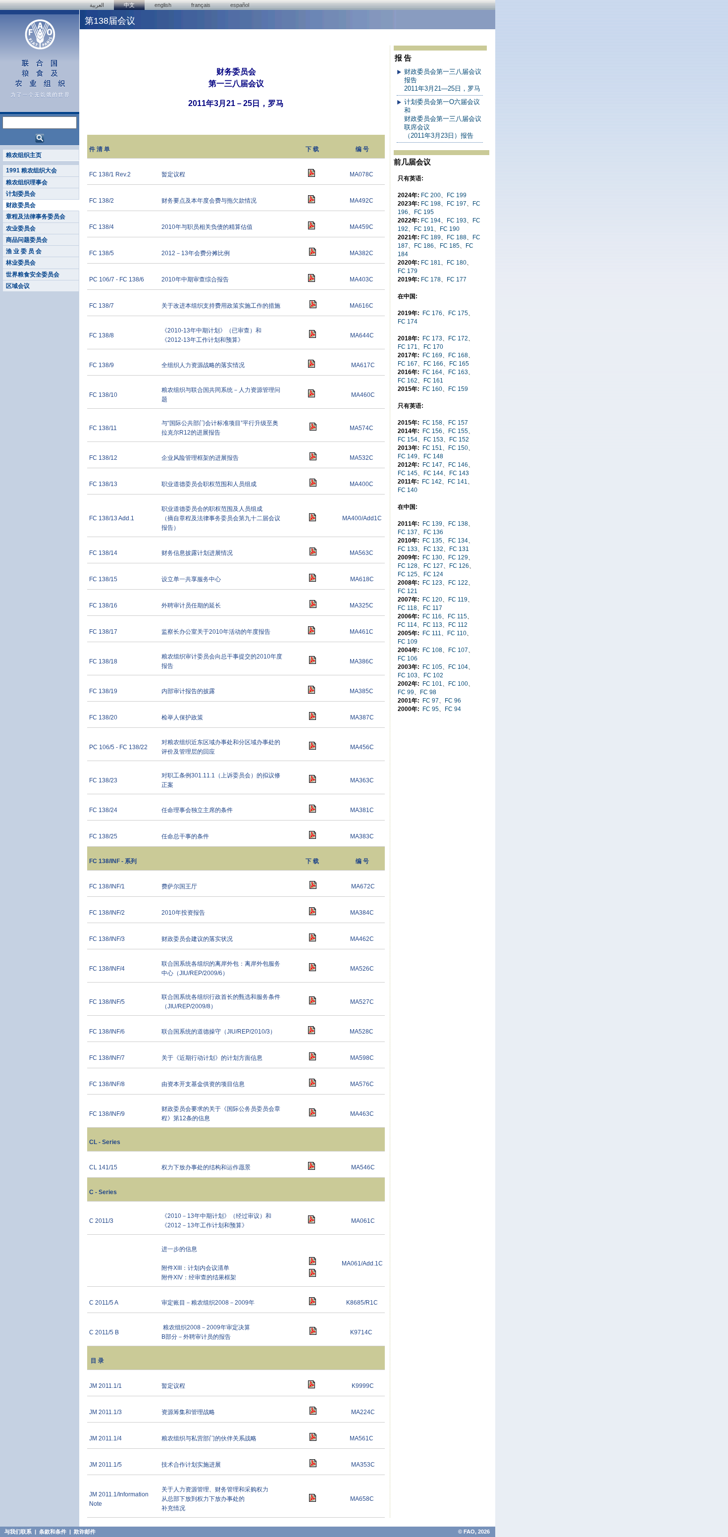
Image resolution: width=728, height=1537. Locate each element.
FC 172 (458, 338)
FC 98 (428, 692)
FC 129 (458, 557)
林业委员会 (21, 262)
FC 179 (407, 271)
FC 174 (407, 321)
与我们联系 (18, 1532)
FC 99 (406, 692)
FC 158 (432, 422)
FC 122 (458, 582)
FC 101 (432, 683)
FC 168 (458, 355)
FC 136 (433, 532)
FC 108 (432, 650)
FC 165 (459, 363)
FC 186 (424, 245)
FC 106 (407, 658)
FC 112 (458, 624)
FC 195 (424, 212)
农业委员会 (21, 228)
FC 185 (450, 245)
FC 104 (458, 666)
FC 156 (432, 431)
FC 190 (450, 228)
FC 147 (432, 464)
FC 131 (459, 549)
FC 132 (433, 549)
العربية (97, 5)
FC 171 (407, 346)
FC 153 (433, 439)
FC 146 (458, 464)
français (200, 5)
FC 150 (458, 447)
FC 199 (457, 195)
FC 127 (433, 565)
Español (239, 5)
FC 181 (431, 262)
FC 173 (432, 338)
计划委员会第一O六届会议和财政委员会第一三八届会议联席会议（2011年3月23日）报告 (442, 118)
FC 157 (458, 422)
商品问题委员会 (27, 239)
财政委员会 (21, 205)
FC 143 (459, 473)
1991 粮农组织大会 (31, 170)
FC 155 (458, 431)
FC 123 (432, 582)
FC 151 (432, 447)
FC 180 (457, 262)
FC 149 (407, 456)
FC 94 (453, 709)
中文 (129, 5)
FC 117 (432, 607)
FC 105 (432, 666)
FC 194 (431, 220)
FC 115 (457, 616)
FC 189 (431, 237)
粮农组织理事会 (27, 182)
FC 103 (407, 675)
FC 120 (432, 599)
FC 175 (458, 313)
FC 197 (457, 203)
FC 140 (407, 490)
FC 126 (459, 565)
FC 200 (431, 195)
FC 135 (432, 540)
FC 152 (459, 439)
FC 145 (407, 473)
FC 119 (458, 599)
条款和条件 (52, 1532)
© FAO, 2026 (474, 1532)
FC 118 (407, 607)
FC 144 (433, 473)
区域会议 (18, 285)
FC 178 (431, 279)
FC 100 (458, 683)
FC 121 (407, 591)
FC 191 (424, 228)
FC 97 (430, 700)
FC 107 (458, 650)
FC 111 (431, 633)
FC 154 (407, 439)
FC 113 (432, 624)
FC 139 (432, 523)
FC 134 (458, 540)
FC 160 (432, 388)
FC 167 (407, 363)
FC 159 (458, 388)
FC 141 (458, 481)
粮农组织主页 (24, 155)
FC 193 (457, 220)
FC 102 (433, 675)
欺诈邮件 (85, 1532)
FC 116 (432, 616)
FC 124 (433, 574)
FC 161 (433, 380)
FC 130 (432, 557)
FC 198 (431, 203)
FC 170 (433, 346)
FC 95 (430, 709)
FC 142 (432, 481)
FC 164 (432, 372)
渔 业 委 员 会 (24, 251)
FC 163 (458, 372)
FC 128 (407, 565)
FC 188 (457, 237)
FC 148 (433, 456)
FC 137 (407, 532)
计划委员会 (21, 193)
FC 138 (458, 523)
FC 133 (407, 549)
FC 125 (407, 574)
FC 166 (433, 363)
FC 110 (457, 633)
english (163, 5)
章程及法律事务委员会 (35, 216)
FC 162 (407, 380)
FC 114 (407, 624)
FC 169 (432, 355)
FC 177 (457, 279)
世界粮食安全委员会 (32, 274)
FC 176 (432, 313)
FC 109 (407, 641)
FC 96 (453, 700)
